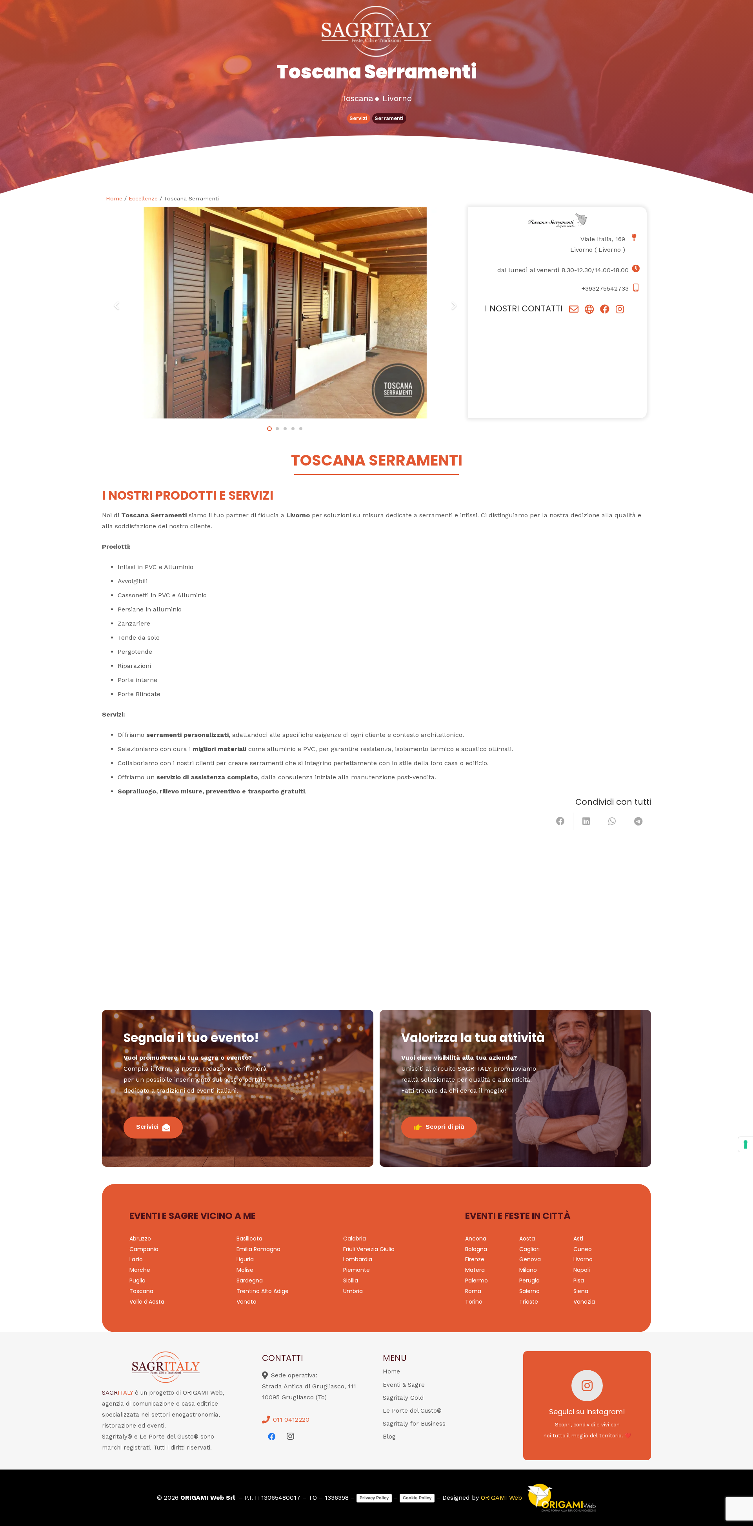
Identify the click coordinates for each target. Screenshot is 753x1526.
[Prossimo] (454, 305)
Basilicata (249, 1238)
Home (114, 198)
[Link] (573, 309)
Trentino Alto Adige (262, 1291)
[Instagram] (290, 1436)
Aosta (527, 1238)
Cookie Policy (417, 1498)
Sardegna (249, 1280)
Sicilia (350, 1280)
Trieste (528, 1302)
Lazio (136, 1259)
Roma (473, 1291)
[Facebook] (271, 1436)
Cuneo (582, 1249)
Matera (475, 1270)
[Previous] (117, 305)
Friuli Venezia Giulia (369, 1249)
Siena (580, 1291)
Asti (578, 1238)
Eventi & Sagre (404, 1384)
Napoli (581, 1270)
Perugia (529, 1280)
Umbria (353, 1291)
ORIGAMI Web (501, 1497)
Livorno (609, 249)
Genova (530, 1259)
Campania (143, 1249)
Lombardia (357, 1259)
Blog (389, 1436)
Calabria (354, 1238)
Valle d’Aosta (146, 1302)
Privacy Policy (374, 1498)
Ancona (475, 1238)
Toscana (141, 1291)
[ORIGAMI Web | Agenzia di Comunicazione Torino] (561, 1497)
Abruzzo (140, 1238)
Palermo (476, 1280)
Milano (528, 1270)
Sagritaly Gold (403, 1397)
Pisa (578, 1280)
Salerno (529, 1291)
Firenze (474, 1259)
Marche (139, 1270)
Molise (244, 1270)
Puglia (137, 1280)
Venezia (584, 1302)
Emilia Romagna (258, 1249)
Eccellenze (143, 198)
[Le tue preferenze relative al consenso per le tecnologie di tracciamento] (745, 1144)
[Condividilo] (560, 821)
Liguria (245, 1259)
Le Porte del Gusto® (412, 1410)
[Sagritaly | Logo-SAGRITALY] (377, 31)
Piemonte (356, 1270)
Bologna (476, 1249)
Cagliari (529, 1249)
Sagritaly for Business (414, 1423)
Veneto (246, 1302)
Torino (473, 1302)
